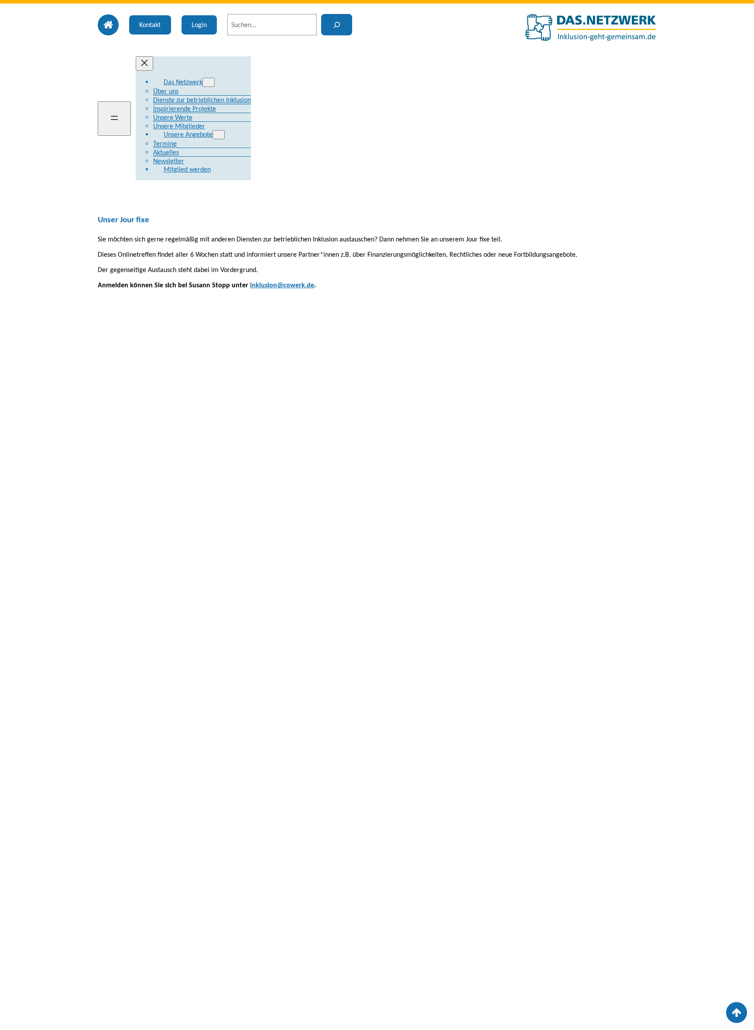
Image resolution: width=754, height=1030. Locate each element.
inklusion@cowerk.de (282, 285)
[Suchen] (336, 24)
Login (199, 25)
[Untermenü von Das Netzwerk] (208, 82)
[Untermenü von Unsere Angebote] (218, 134)
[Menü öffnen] (114, 118)
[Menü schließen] (144, 63)
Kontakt (150, 25)
